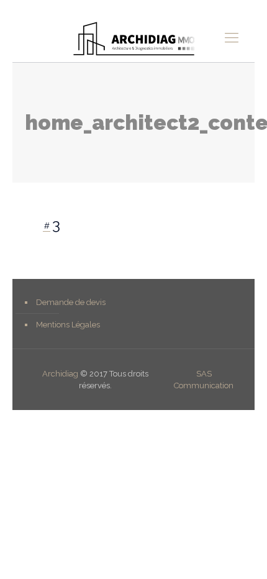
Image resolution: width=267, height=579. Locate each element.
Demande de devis (71, 302)
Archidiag (60, 373)
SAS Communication (203, 379)
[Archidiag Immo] (133, 37)
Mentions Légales (68, 324)
